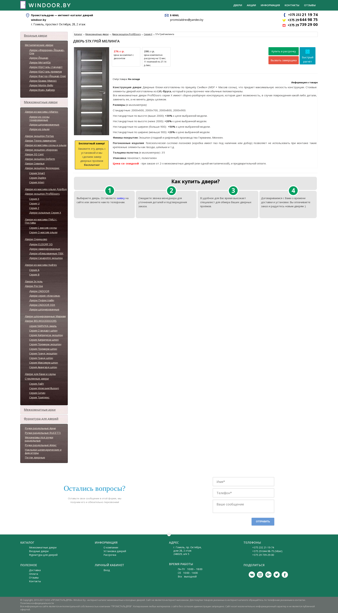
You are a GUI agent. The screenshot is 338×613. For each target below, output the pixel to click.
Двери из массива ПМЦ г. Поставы (41, 221)
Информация (270, 5)
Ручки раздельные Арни (40, 428)
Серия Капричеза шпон (44, 339)
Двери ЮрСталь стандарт (45, 66)
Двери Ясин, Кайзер (42, 89)
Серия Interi (36, 182)
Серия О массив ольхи (43, 232)
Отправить (263, 521)
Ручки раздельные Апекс (41, 445)
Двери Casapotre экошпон (46, 257)
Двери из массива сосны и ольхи (45, 145)
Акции (251, 5)
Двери (237, 5)
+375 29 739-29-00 (263, 554)
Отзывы (310, 5)
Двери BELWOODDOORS (41, 320)
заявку (121, 198)
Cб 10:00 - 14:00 (188, 572)
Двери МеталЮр (40, 62)
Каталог (78, 34)
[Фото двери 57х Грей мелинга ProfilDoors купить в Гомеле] (91, 135)
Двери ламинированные (44, 248)
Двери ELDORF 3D (41, 244)
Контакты (292, 5)
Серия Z (34, 207)
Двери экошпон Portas (39, 135)
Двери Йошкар (38, 57)
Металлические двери (39, 44)
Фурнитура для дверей (41, 419)
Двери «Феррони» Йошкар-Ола (47, 51)
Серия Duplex (37, 177)
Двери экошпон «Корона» (41, 149)
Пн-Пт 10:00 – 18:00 (190, 569)
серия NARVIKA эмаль (43, 325)
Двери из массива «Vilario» (41, 111)
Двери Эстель (34, 281)
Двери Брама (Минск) (43, 80)
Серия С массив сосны (43, 227)
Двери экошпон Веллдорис (42, 168)
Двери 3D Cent (34, 154)
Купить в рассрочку (283, 51)
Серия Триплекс (39, 397)
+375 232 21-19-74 (263, 547)
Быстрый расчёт (307, 59)
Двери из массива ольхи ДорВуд (46, 189)
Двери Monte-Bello (41, 85)
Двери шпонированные (44, 124)
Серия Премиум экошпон (45, 344)
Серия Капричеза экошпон (46, 335)
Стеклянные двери (37, 378)
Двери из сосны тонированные (39, 118)
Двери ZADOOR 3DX (42, 304)
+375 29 (303, 20)
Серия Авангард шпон (43, 367)
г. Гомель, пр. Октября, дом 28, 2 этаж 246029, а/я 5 (187, 551)
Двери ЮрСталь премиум (45, 71)
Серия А (34, 269)
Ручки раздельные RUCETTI (43, 432)
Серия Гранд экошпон (43, 353)
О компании (111, 547)
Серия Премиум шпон (43, 348)
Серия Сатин (37, 392)
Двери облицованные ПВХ (46, 253)
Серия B (34, 274)
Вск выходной (187, 576)
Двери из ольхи (39, 129)
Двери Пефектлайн (41, 300)
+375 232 (303, 15)
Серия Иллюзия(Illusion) (44, 388)
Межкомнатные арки (40, 410)
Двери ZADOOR (39, 291)
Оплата (33, 574)
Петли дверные (35, 457)
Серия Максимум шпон (43, 362)
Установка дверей (115, 551)
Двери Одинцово (36, 239)
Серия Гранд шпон (41, 357)
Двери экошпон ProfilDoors (42, 193)
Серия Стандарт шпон (43, 330)
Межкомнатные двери (41, 102)
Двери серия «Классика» (44, 295)
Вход (107, 570)
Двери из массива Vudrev (41, 264)
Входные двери (35, 35)
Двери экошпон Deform (40, 158)
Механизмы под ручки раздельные (39, 439)
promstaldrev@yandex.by (186, 20)
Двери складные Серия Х (45, 212)
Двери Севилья (34, 163)
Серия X (34, 198)
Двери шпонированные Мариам (45, 316)
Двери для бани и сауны (40, 374)
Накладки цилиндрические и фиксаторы (43, 451)
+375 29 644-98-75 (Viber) (267, 551)
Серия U (34, 203)
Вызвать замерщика (284, 60)
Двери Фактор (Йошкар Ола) (47, 76)
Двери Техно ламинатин (40, 140)
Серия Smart (37, 173)
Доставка (35, 570)
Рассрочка (110, 554)
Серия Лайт (36, 383)
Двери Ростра (34, 285)
